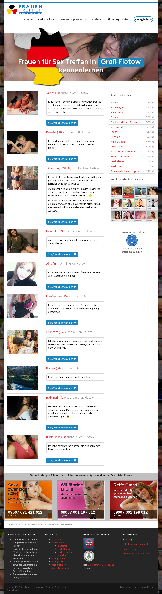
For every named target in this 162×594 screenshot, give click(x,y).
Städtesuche (45, 19)
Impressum (125, 586)
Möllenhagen (132, 107)
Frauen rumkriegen (131, 548)
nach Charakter (65, 548)
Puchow (132, 117)
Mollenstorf (132, 126)
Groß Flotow (80, 93)
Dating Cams (57, 561)
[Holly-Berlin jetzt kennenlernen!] (22, 408)
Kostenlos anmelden (61, 567)
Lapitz (132, 131)
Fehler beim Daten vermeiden (136, 544)
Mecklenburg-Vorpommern (45, 524)
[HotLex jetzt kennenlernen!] (22, 378)
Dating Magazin (58, 564)
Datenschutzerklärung (144, 586)
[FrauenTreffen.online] (24, 9)
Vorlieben (97, 19)
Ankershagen (132, 141)
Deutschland (24, 524)
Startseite (27, 19)
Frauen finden (58, 542)
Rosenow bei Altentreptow (132, 171)
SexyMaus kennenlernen (61, 122)
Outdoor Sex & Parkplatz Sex (136, 553)
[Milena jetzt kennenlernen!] (22, 103)
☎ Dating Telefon (118, 19)
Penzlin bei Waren (132, 156)
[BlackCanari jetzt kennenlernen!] (22, 447)
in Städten (63, 545)
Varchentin (132, 166)
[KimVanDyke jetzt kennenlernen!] (22, 306)
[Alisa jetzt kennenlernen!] (22, 274)
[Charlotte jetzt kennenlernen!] (22, 342)
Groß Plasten (132, 161)
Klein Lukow (132, 112)
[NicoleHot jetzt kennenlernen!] (22, 241)
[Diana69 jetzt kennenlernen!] (22, 142)
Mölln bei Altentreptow (132, 151)
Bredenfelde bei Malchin (132, 122)
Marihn (132, 102)
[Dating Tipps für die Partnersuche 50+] (132, 240)
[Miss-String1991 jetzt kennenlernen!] (22, 178)
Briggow (132, 136)
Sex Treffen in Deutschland (101, 564)
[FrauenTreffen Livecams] (134, 202)
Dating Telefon (58, 558)
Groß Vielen (132, 146)
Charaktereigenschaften (73, 19)
